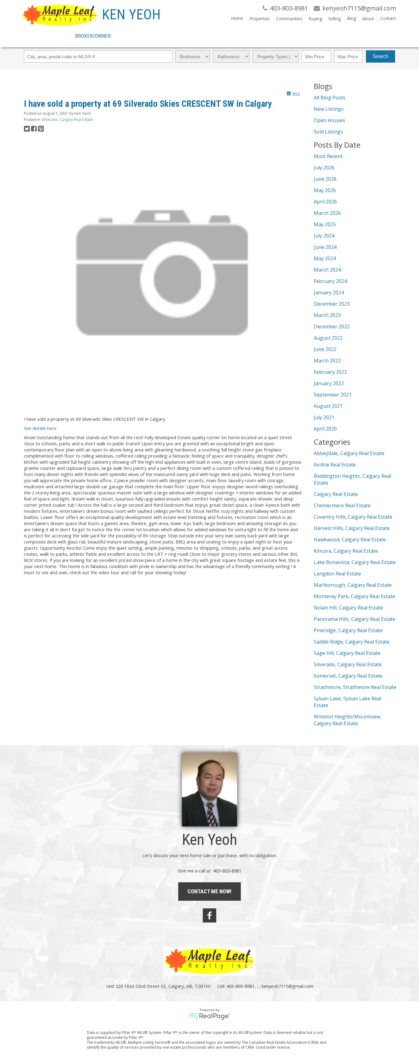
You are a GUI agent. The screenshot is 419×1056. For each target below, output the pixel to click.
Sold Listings (328, 131)
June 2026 (325, 179)
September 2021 (333, 394)
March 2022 (327, 360)
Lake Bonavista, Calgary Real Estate (355, 562)
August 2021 (328, 406)
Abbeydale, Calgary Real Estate (349, 453)
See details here (40, 428)
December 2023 (332, 303)
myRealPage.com (209, 1016)
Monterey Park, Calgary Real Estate (354, 596)
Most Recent (328, 156)
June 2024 (325, 247)
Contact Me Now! (209, 891)
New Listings (329, 109)
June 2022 (325, 349)
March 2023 (327, 315)
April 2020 (325, 428)
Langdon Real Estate (337, 573)
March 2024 (327, 269)
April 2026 (325, 201)
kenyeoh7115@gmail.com (287, 986)
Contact (388, 18)
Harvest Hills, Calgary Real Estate (352, 528)
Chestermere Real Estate (342, 505)
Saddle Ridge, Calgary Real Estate (352, 641)
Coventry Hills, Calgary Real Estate (353, 516)
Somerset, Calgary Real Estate (348, 675)
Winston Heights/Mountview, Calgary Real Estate (347, 720)
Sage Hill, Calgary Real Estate (347, 653)
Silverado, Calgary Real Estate (67, 119)
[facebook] (209, 915)
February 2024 (330, 281)
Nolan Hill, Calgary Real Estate (348, 607)
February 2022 (330, 372)
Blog (351, 18)
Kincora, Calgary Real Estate (346, 550)
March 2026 (327, 213)
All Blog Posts (329, 97)
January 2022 (329, 383)
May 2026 (325, 190)
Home (237, 18)
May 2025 (325, 224)
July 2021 (324, 417)
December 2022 (332, 326)
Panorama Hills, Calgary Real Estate (354, 619)
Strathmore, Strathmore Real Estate (355, 687)
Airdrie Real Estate (335, 464)
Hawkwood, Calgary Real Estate (350, 539)
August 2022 (328, 338)
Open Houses (329, 120)
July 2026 (324, 167)
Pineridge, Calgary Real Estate (348, 630)
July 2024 (324, 235)
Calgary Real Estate (336, 494)
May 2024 (325, 258)
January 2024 (329, 292)
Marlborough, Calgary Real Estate (353, 585)
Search (380, 56)
